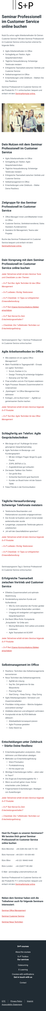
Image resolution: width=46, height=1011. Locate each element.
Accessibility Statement (12, 1004)
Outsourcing (23, 965)
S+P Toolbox (23, 956)
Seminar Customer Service (13, 916)
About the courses (23, 952)
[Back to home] (23, 5)
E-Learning (23, 969)
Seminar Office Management (14, 910)
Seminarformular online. (25, 93)
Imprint (30, 1001)
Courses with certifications (23, 974)
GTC (4, 1001)
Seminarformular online (25, 884)
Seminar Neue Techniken (12, 921)
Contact (23, 982)
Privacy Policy (16, 1001)
